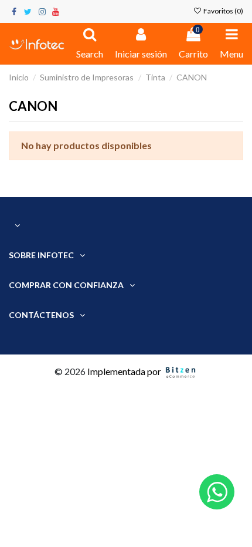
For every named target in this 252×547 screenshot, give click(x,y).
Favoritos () (222, 10)
